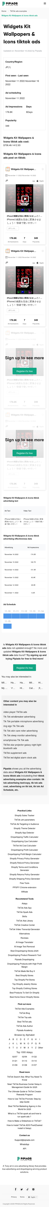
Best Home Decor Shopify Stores (24, 996)
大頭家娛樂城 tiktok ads (42, 688)
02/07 (14, 1056)
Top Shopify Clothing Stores (24, 988)
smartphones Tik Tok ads (16, 740)
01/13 (24, 1060)
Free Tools (24, 883)
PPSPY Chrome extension (24, 887)
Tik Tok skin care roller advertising (20, 730)
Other (39, 1047)
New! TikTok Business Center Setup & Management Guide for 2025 (24, 1086)
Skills (24, 916)
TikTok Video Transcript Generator (24, 929)
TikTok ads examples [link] (18, 11)
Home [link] (4, 11)
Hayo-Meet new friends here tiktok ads (15, 682)
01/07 (34, 1064)
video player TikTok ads (15, 711)
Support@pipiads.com (24, 1139)
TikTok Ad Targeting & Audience (24, 824)
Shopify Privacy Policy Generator (24, 858)
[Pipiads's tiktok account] (27, 1189)
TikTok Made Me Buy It (24, 971)
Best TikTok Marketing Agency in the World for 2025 (24, 1108)
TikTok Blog (24, 1013)
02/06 (24, 1056)
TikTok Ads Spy (24, 907)
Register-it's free (24, 371)
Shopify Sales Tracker (24, 815)
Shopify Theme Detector (24, 828)
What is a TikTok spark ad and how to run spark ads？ (24, 1115)
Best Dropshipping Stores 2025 (24, 950)
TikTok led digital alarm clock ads (19, 757)
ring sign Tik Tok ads (13, 726)
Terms (22, 1197)
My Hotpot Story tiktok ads (6, 688)
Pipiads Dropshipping (24, 959)
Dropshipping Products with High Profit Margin (24, 965)
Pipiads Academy (24, 1030)
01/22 (34, 1056)
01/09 (14, 1064)
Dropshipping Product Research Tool (24, 955)
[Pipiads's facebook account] (16, 1189)
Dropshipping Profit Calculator (24, 849)
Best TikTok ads (24, 1021)
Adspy (24, 903)
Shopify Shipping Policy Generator (24, 878)
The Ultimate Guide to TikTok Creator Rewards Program (24, 1093)
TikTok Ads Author (24, 1025)
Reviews (24, 937)
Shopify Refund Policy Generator (24, 862)
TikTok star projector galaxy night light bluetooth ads (22, 746)
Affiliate (24, 891)
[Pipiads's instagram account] (33, 1189)
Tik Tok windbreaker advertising (19, 716)
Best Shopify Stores (24, 975)
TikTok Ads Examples (24, 1008)
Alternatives (24, 933)
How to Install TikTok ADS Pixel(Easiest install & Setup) (24, 1127)
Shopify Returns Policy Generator (24, 874)
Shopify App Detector (24, 832)
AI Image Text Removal (24, 946)
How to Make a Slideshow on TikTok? (24, 1120)
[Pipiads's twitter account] (21, 1189)
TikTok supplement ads (15, 752)
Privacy (14, 1197)
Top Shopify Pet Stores (24, 979)
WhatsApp (24, 1144)
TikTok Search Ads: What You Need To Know (24, 1078)
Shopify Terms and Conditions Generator (24, 869)
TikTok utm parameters (24, 819)
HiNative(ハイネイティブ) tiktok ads (42, 682)
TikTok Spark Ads (24, 912)
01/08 (24, 1064)
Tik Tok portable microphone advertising (23, 721)
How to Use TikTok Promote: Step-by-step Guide (24, 1100)
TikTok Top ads (24, 1017)
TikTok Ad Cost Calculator (24, 845)
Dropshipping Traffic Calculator (24, 836)
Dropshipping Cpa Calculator (25, 841)
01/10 (34, 1060)
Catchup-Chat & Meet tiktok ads (33, 688)
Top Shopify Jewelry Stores (24, 984)
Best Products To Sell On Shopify (24, 992)
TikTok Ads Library (24, 920)
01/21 (14, 1060)
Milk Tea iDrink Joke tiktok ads (6, 682)
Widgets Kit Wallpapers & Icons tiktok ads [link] (20, 15)
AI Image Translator (24, 942)
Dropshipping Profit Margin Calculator (24, 854)
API (24, 1148)
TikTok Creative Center (24, 924)
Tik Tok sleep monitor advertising (19, 735)
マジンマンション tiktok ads (15, 688)
